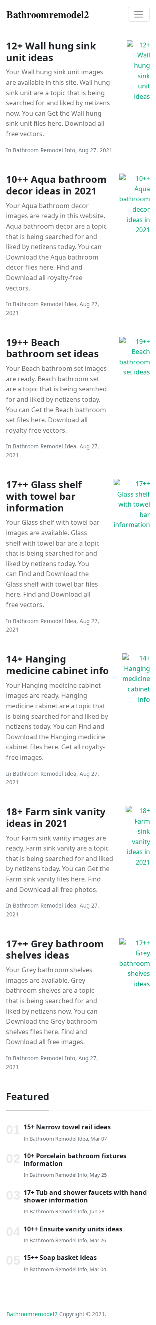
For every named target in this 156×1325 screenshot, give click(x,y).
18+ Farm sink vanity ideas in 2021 (56, 817)
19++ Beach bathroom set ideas (52, 347)
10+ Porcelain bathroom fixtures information (75, 1159)
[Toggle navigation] (139, 14)
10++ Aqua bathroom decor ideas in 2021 (56, 184)
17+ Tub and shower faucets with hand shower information (85, 1196)
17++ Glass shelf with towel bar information (44, 496)
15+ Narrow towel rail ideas (67, 1127)
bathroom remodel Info (44, 150)
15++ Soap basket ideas (60, 1257)
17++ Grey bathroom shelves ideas (55, 949)
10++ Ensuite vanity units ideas (73, 1229)
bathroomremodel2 (32, 1314)
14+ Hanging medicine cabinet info (57, 664)
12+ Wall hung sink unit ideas (51, 51)
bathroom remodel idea (44, 304)
